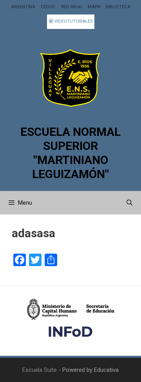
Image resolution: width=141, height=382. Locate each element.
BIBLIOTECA (118, 6)
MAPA (94, 6)
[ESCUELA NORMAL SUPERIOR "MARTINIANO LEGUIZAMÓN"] (70, 78)
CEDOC (48, 6)
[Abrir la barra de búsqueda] (129, 202)
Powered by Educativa (90, 369)
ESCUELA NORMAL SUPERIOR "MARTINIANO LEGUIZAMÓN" (70, 153)
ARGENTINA (23, 6)
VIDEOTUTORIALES (72, 21)
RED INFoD (71, 6)
